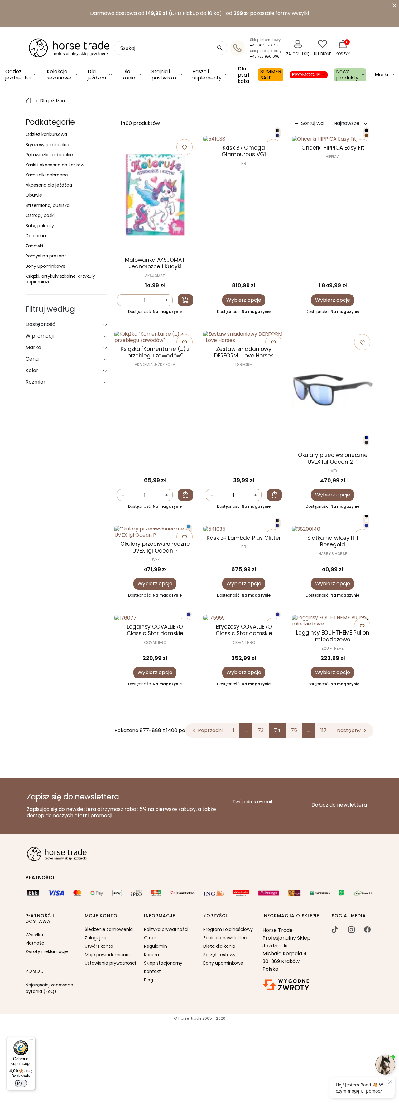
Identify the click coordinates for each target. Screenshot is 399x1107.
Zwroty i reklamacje (47, 951)
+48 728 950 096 (265, 56)
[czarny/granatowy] (366, 438)
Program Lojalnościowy (228, 929)
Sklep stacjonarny (163, 963)
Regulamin (155, 946)
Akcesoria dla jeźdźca (49, 185)
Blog (148, 980)
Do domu (36, 236)
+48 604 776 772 (264, 45)
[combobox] (170, 48)
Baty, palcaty (40, 226)
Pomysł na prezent (46, 256)
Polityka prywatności (166, 929)
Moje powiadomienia (107, 954)
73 (261, 730)
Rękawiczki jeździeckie (49, 155)
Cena (32, 358)
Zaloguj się (96, 938)
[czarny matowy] (366, 443)
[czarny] (366, 130)
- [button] (123, 300)
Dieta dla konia (219, 946)
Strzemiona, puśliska (48, 205)
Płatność (35, 943)
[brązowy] (366, 135)
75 (294, 730)
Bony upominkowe (45, 266)
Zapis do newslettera (225, 938)
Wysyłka (34, 935)
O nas (150, 938)
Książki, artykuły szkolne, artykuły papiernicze (60, 279)
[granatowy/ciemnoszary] (278, 135)
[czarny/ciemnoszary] (278, 130)
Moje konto (101, 916)
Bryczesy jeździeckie (47, 145)
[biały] (366, 521)
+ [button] (166, 300)
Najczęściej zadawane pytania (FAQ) (49, 988)
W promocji (40, 335)
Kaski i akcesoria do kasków (55, 165)
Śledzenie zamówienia (109, 929)
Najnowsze (351, 123)
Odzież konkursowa (46, 134)
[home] (29, 100)
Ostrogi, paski (40, 215)
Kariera (151, 954)
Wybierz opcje (243, 300)
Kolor (32, 370)
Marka (33, 347)
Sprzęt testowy (219, 954)
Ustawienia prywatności (110, 963)
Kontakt (152, 971)
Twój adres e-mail (252, 802)
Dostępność (40, 324)
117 (323, 730)
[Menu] (31, 1040)
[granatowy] (366, 526)
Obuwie (34, 195)
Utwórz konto (99, 946)
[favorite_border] (244, 139)
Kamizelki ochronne (47, 175)
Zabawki (34, 246)
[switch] (21, 1083)
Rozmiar (36, 382)
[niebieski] (189, 527)
